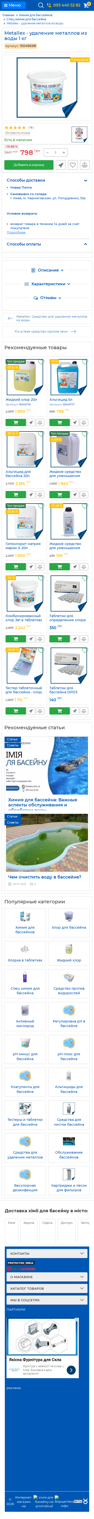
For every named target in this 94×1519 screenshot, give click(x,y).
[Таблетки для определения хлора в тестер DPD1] (68, 593)
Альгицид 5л (61, 402)
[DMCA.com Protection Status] (21, 1264)
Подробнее (16, 232)
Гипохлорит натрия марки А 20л (23, 548)
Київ (11, 1223)
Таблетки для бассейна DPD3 (63, 692)
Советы (13, 745)
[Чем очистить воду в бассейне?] (47, 843)
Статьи (12, 739)
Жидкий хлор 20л (21, 402)
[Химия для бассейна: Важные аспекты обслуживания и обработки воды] (47, 766)
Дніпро (67, 1223)
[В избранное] (73, 165)
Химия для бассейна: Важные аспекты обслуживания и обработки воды (42, 805)
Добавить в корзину (29, 165)
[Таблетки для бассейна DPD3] (68, 665)
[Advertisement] (47, 1443)
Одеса (47, 1223)
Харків (28, 1223)
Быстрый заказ (61, 165)
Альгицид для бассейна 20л (18, 476)
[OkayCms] (84, 1501)
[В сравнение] (85, 165)
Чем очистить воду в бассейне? (44, 877)
